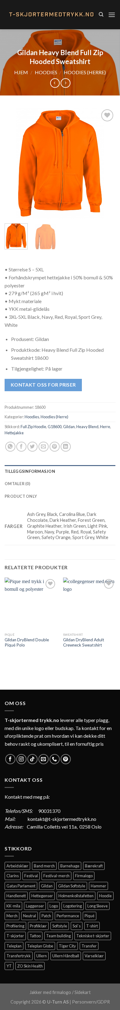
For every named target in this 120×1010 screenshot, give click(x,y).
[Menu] (111, 14)
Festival (31, 875)
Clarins (12, 875)
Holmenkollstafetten (76, 895)
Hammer (98, 885)
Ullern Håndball (65, 955)
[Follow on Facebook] (10, 759)
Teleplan (14, 945)
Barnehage (69, 865)
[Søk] (101, 14)
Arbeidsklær (17, 865)
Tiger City (67, 945)
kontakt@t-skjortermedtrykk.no (61, 819)
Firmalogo (84, 875)
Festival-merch (56, 875)
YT (9, 965)
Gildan (69, 426)
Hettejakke (14, 432)
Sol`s (77, 925)
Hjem (21, 72)
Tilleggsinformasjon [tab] (30, 471)
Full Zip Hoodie (33, 426)
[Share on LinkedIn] (66, 447)
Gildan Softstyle (71, 885)
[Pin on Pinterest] (55, 447)
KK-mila (13, 905)
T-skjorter (15, 935)
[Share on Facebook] (21, 447)
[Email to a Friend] (43, 447)
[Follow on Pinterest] (66, 759)
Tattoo (35, 935)
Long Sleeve (97, 905)
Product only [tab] (21, 496)
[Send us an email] (43, 759)
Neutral (29, 915)
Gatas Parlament (20, 885)
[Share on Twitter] (32, 447)
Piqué (89, 915)
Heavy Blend (87, 426)
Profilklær (38, 925)
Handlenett (16, 895)
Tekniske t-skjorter (92, 935)
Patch (46, 915)
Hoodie (105, 895)
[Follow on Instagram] (21, 759)
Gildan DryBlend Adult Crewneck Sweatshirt (83, 642)
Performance (68, 915)
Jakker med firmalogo (50, 992)
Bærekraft (94, 865)
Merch (12, 915)
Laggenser (35, 905)
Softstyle (59, 925)
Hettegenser (42, 895)
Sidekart (82, 992)
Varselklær (94, 955)
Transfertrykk (18, 955)
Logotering (72, 905)
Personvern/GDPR (91, 1001)
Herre (105, 426)
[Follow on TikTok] (32, 759)
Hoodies (46, 72)
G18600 (55, 426)
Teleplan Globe (40, 945)
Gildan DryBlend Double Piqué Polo (27, 642)
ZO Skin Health (30, 965)
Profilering (15, 925)
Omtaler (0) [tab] (17, 483)
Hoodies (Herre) (85, 72)
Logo (54, 905)
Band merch (44, 865)
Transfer (89, 945)
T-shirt (92, 925)
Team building (58, 935)
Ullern (41, 955)
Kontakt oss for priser (43, 384)
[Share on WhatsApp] (10, 447)
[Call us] (55, 759)
